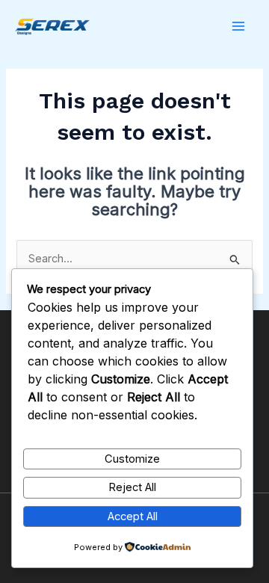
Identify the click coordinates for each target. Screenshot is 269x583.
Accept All (133, 516)
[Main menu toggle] (238, 26)
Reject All (132, 487)
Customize (132, 459)
